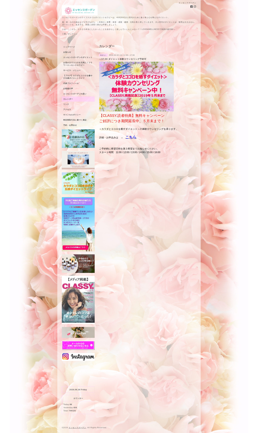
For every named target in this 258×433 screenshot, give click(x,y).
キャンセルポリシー (72, 115)
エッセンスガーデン (77, 428)
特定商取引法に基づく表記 (75, 120)
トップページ (69, 47)
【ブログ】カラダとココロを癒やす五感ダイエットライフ (77, 77)
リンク (66, 104)
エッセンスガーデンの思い (75, 94)
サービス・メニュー (72, 70)
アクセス (67, 109)
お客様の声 (68, 89)
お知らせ (67, 52)
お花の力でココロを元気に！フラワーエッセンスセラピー (77, 64)
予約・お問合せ (70, 125)
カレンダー (68, 99)
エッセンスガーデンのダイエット (77, 57)
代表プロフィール (71, 83)
